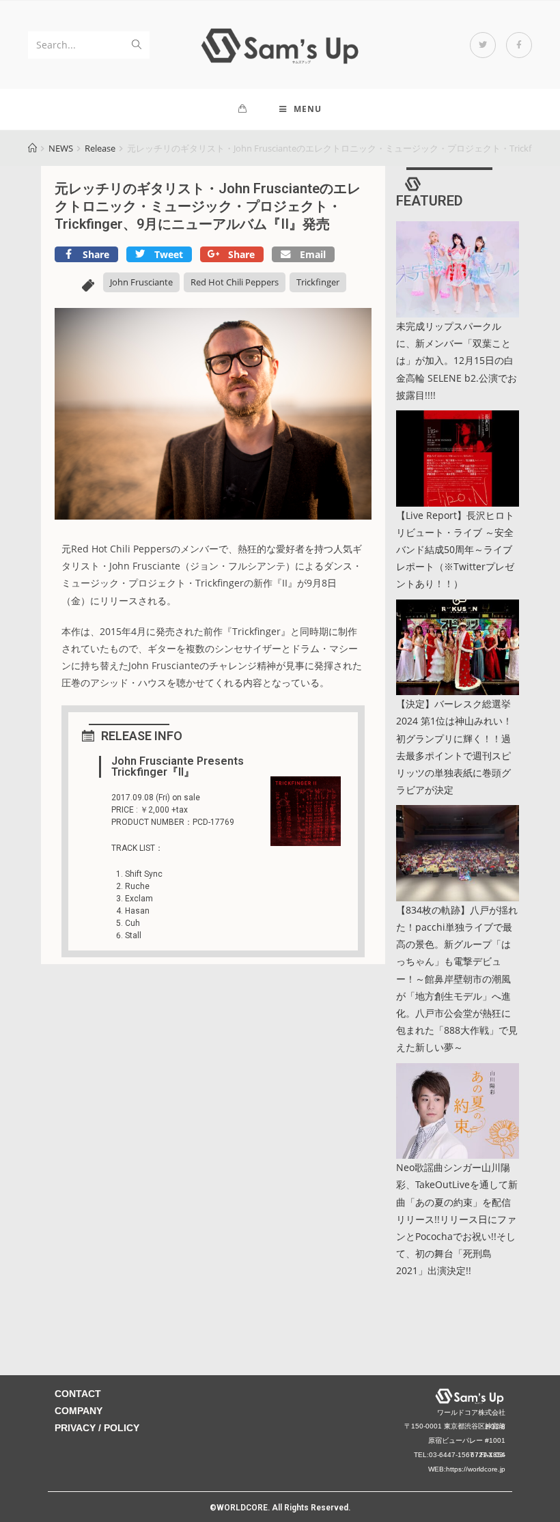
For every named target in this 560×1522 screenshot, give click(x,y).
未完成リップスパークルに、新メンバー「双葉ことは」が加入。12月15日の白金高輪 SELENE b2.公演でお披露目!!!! (456, 360)
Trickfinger (317, 282)
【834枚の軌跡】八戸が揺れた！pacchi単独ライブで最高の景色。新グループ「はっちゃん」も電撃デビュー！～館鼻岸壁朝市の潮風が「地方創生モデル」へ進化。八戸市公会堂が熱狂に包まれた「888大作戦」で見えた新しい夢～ (457, 978)
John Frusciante (141, 282)
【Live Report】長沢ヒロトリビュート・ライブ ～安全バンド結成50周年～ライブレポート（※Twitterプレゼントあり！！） (455, 550)
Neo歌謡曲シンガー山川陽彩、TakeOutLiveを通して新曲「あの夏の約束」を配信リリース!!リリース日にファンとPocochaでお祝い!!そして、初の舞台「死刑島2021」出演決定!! (457, 1219)
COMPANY (78, 1410)
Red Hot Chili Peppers (235, 282)
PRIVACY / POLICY (97, 1427)
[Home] (32, 148)
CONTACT (78, 1393)
